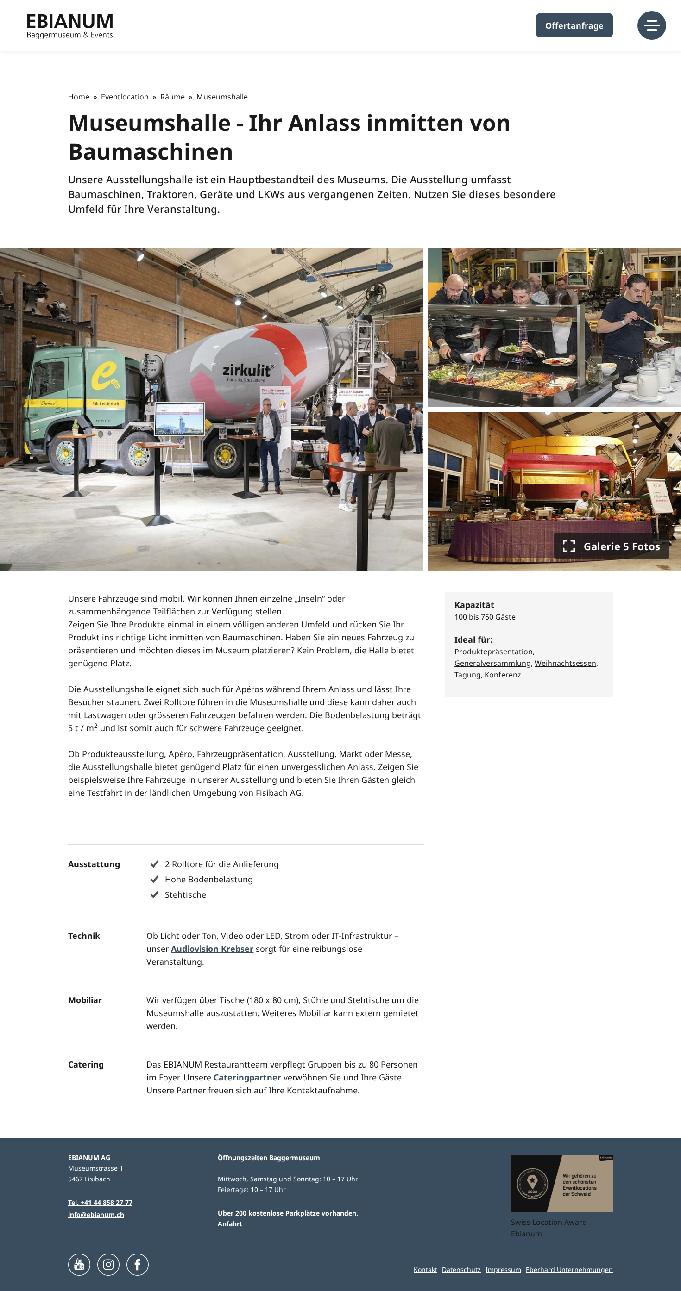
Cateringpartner (247, 1077)
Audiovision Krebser (212, 948)
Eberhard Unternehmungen (569, 1269)
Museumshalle (222, 97)
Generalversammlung (492, 663)
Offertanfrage (574, 25)
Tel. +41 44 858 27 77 (100, 1202)
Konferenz (503, 675)
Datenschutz (461, 1269)
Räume (172, 97)
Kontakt (425, 1269)
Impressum (503, 1269)
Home (78, 97)
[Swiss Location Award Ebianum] (562, 1183)
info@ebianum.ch (96, 1214)
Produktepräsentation (493, 651)
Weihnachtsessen (565, 663)
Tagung (467, 675)
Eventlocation (125, 97)
